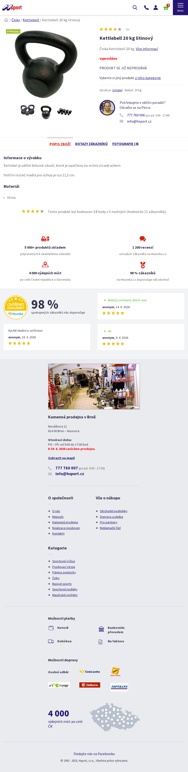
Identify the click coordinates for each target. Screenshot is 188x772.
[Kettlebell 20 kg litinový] (46, 101)
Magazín (58, 517)
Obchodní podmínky (113, 511)
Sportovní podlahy (64, 589)
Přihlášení (155, 7)
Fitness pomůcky (64, 572)
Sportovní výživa (63, 561)
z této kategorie (148, 77)
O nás (56, 511)
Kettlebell (31, 20)
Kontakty (58, 533)
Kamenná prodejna (65, 522)
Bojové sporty (62, 584)
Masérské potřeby (65, 595)
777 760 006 (136, 115)
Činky (15, 20)
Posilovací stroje (63, 567)
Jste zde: (6, 19)
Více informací (147, 48)
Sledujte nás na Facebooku (94, 753)
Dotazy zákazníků (91, 143)
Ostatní (117, 90)
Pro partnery (108, 522)
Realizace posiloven (66, 528)
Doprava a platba (111, 517)
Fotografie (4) (125, 143)
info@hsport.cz (139, 121)
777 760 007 (66, 468)
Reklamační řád (110, 528)
